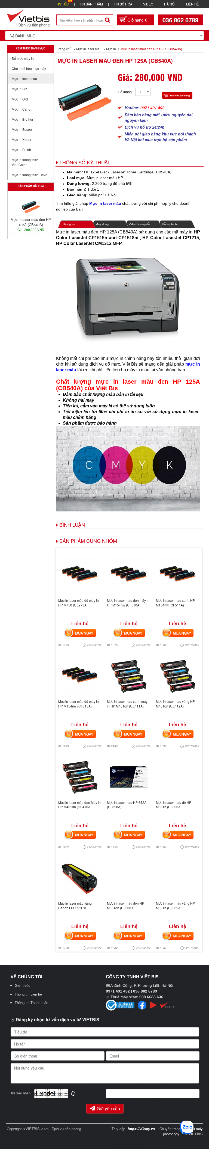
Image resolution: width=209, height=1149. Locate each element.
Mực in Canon (22, 109)
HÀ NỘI (169, 4)
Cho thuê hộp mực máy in (31, 68)
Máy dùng (102, 224)
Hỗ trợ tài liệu (170, 224)
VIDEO (148, 4)
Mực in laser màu (24, 78)
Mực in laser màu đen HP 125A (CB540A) (115, 60)
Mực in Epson (22, 129)
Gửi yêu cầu (108, 1108)
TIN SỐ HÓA (123, 4)
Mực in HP (19, 88)
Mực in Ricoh (21, 149)
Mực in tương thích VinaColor (25, 162)
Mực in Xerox (21, 139)
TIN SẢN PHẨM (91, 4)
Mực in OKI (20, 99)
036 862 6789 (180, 20)
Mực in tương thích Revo (29, 174)
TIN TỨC (62, 4)
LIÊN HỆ (192, 4)
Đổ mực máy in (23, 58)
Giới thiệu (22, 986)
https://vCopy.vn (141, 1128)
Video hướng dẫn (140, 224)
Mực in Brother (22, 119)
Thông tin (68, 224)
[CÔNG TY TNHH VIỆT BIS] (28, 18)
